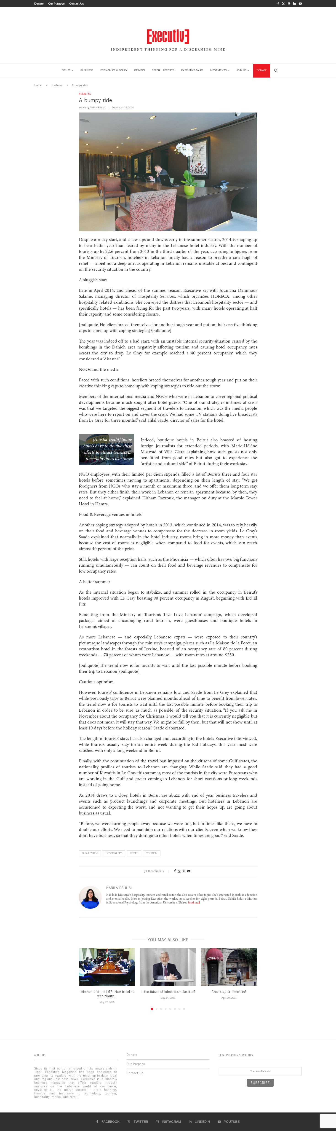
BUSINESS (86, 70)
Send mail (194, 902)
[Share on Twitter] (179, 871)
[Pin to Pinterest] (184, 871)
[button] (85, 979)
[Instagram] (289, 3)
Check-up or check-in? (229, 992)
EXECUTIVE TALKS (192, 70)
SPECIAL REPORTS (163, 70)
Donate (39, 3)
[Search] (276, 70)
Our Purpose (56, 3)
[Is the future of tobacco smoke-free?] (168, 967)
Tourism (151, 853)
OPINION (139, 70)
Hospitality (114, 853)
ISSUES (66, 70)
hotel (134, 853)
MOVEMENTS (218, 70)
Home (38, 85)
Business (56, 85)
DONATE (261, 70)
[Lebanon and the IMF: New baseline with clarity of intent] (107, 967)
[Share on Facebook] (175, 871)
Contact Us (76, 3)
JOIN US (242, 70)
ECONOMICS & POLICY (113, 70)
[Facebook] (278, 3)
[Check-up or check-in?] (229, 967)
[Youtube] (300, 3)
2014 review (90, 853)
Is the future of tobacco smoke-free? (168, 992)
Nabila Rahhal (97, 107)
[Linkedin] (294, 3)
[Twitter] (283, 3)
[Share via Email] (188, 871)
